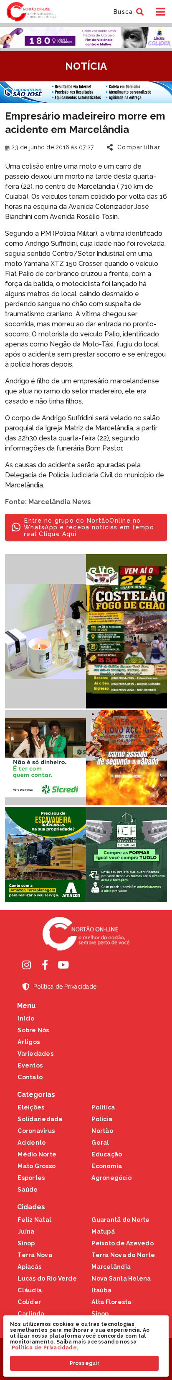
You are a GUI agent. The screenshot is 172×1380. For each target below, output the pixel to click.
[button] (127, 12)
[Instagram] (26, 964)
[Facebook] (44, 964)
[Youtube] (63, 964)
